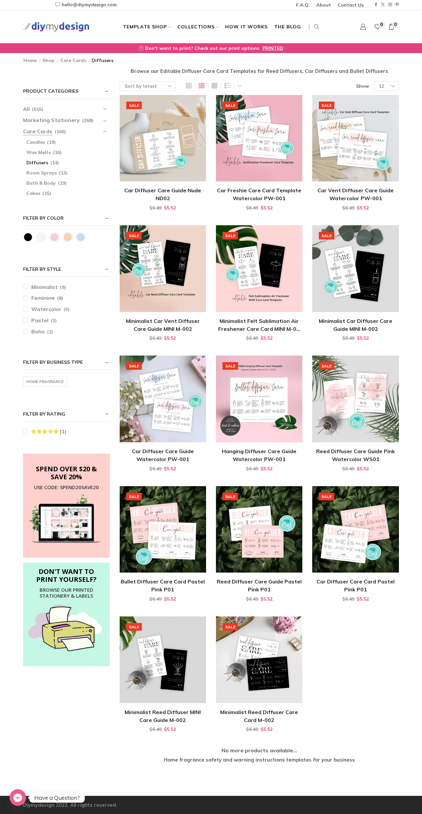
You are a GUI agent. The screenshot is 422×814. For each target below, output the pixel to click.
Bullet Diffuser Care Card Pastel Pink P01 (163, 585)
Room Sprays (41, 173)
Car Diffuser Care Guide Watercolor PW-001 (163, 455)
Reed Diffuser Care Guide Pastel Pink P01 (259, 585)
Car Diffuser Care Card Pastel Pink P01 (355, 585)
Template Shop (145, 27)
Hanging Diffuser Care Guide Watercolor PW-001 (259, 455)
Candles (35, 142)
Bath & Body (41, 183)
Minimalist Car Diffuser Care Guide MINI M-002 (355, 325)
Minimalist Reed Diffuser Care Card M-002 (259, 716)
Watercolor (46, 309)
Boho (38, 331)
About (323, 5)
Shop (48, 60)
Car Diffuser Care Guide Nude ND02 (162, 194)
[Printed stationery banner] (66, 628)
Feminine (43, 298)
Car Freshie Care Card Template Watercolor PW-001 (259, 194)
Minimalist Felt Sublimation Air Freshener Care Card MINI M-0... (259, 325)
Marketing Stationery (51, 120)
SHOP (328, 48)
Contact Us (351, 5)
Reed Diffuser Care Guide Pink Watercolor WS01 (355, 455)
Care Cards (73, 60)
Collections (196, 27)
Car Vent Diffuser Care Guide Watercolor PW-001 (355, 194)
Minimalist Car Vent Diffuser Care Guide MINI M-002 (163, 325)
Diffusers (37, 163)
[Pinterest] (397, 5)
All (26, 109)
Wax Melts (38, 152)
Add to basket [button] (163, 171)
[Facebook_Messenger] (18, 797)
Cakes (33, 193)
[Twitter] (383, 5)
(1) (62, 431)
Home (30, 60)
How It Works (246, 27)
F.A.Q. (303, 5)
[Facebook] (376, 5)
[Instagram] (390, 5)
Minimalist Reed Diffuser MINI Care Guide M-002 (163, 716)
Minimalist (44, 287)
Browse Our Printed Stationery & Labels (66, 592)
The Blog (287, 27)
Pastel (39, 320)
